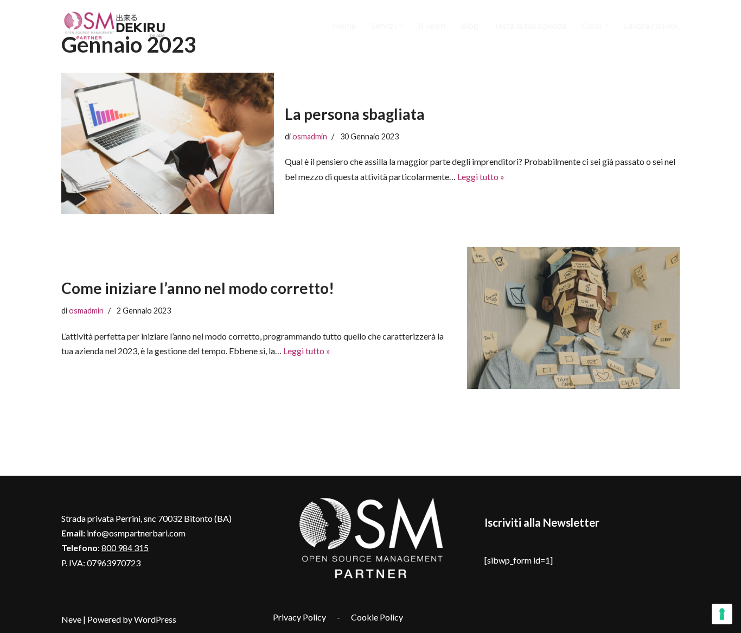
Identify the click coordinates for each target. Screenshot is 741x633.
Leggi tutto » (480, 176)
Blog (469, 25)
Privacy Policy (299, 617)
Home (344, 25)
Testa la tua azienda (530, 25)
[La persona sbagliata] (167, 143)
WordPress (155, 619)
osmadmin (309, 136)
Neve (71, 619)
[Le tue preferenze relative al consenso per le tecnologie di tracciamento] (722, 614)
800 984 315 (125, 547)
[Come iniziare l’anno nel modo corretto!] (573, 317)
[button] (401, 25)
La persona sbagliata (355, 114)
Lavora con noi (651, 25)
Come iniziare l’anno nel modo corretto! (197, 288)
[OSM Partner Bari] (115, 25)
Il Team (431, 25)
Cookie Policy (377, 617)
